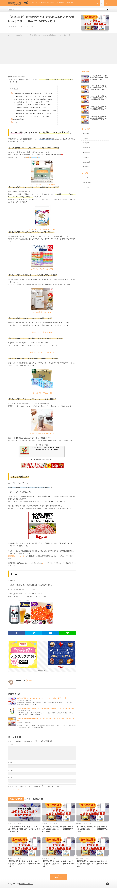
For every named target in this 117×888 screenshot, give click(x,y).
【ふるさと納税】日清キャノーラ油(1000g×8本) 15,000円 (30, 107)
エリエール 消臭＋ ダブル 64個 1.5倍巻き (42, 229)
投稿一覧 (29, 680)
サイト (10, 777)
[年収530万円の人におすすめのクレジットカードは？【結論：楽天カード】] (12, 701)
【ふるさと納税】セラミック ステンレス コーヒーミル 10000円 (31, 116)
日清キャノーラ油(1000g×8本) (42, 332)
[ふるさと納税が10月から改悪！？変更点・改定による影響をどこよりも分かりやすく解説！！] (85, 79)
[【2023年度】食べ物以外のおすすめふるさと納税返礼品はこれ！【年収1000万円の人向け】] (85, 89)
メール (11, 770)
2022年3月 (86, 143)
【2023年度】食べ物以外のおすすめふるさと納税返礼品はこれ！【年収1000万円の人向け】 (99, 87)
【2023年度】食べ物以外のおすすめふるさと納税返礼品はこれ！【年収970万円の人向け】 (99, 118)
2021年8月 (86, 157)
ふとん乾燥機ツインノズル (42, 312)
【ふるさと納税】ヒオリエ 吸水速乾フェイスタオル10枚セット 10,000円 (34, 110)
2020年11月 (86, 162)
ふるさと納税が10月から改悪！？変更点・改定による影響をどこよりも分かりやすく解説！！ (99, 77)
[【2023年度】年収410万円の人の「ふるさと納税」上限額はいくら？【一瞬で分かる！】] (12, 711)
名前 (10, 762)
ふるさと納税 (29, 26)
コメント (10, 744)
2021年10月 (86, 152)
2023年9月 (86, 133)
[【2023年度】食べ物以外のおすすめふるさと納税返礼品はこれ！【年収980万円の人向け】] (85, 109)
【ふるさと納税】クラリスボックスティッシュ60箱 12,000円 (31, 102)
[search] (107, 9)
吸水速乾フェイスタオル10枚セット (42, 352)
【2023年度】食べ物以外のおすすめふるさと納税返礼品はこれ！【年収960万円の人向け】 (92, 863)
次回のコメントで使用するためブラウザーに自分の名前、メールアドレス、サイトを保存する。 (35, 786)
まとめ (14, 122)
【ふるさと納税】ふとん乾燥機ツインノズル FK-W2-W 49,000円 (32, 105)
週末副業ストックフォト (16, 556)
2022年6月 (86, 138)
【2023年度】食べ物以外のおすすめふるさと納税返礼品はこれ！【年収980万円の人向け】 (99, 107)
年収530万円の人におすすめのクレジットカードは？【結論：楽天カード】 (42, 698)
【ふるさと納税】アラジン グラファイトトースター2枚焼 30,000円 (32, 96)
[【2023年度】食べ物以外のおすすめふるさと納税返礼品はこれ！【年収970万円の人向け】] (85, 119)
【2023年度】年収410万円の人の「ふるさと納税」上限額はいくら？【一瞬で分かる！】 (46, 708)
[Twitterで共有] (33, 633)
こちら (44, 563)
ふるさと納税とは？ (18, 119)
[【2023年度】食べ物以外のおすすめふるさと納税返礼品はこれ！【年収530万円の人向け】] (12, 721)
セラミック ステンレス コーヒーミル (42, 433)
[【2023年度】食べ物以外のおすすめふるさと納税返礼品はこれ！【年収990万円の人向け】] (85, 99)
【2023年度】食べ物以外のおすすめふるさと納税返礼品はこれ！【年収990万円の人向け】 (99, 97)
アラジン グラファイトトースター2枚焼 (42, 185)
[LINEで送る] (67, 633)
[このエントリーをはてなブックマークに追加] (50, 633)
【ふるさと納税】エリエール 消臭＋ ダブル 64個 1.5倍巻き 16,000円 (33, 99)
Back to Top (58, 877)
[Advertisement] (58, 50)
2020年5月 (86, 167)
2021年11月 (86, 147)
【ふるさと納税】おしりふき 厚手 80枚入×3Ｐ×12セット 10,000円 (32, 113)
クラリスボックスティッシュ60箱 (42, 269)
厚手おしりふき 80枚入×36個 (42, 393)
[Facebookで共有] (16, 633)
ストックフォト (87, 187)
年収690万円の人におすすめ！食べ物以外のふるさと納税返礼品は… (31, 93)
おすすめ (85, 177)
